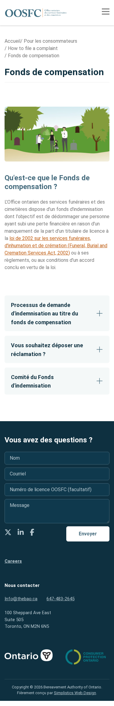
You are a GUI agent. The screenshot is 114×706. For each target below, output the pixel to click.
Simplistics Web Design (75, 693)
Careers (13, 561)
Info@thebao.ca (21, 598)
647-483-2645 (60, 598)
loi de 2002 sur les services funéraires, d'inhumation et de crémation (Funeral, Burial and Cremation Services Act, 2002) (56, 245)
